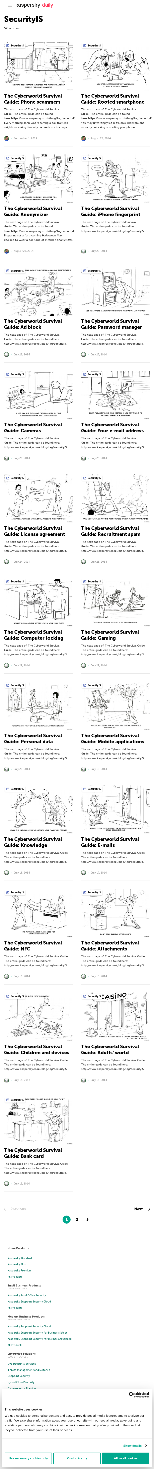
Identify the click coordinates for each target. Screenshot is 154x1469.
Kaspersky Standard (20, 1258)
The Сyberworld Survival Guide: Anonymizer (33, 211)
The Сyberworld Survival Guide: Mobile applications (112, 739)
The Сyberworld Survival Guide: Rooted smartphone (112, 99)
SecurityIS (17, 45)
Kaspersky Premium (19, 1270)
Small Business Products (24, 1285)
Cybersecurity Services (22, 1363)
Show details (132, 1445)
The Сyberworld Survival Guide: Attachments (110, 946)
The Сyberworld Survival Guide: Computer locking (33, 635)
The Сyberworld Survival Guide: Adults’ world (110, 1049)
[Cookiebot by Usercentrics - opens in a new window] (131, 1395)
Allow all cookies (126, 1458)
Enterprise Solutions (22, 1353)
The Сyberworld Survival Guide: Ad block (33, 324)
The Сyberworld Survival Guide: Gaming (110, 635)
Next (139, 1209)
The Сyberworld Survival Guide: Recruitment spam (111, 531)
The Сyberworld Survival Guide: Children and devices (36, 1049)
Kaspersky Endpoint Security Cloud (29, 1301)
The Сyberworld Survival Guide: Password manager (111, 324)
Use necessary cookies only (28, 1458)
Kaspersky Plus (17, 1264)
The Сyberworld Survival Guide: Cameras (33, 428)
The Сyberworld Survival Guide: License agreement (34, 531)
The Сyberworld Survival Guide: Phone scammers (33, 99)
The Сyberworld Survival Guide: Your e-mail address (112, 428)
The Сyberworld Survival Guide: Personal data (33, 739)
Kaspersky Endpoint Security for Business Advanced (40, 1338)
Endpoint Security (19, 1375)
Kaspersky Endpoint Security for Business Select (37, 1332)
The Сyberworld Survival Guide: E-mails (110, 842)
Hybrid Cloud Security (21, 1382)
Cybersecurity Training (22, 1388)
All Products (15, 1276)
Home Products (18, 1248)
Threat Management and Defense (29, 1369)
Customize (74, 1458)
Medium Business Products (26, 1316)
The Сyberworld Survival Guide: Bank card (33, 1153)
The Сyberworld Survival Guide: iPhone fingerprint (110, 211)
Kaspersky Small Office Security (27, 1295)
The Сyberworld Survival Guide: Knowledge (33, 842)
